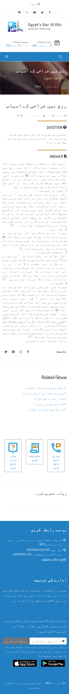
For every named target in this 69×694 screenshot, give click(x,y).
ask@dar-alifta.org (51, 559)
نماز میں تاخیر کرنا (49, 398)
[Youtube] (34, 12)
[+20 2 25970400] (27, 12)
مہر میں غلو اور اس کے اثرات (44, 393)
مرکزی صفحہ (52, 86)
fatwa (38, 86)
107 (48, 550)
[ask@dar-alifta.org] (19, 12)
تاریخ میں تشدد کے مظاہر (46, 409)
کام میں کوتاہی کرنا (49, 404)
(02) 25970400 (35, 550)
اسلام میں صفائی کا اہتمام (45, 388)
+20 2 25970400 (22, 554)
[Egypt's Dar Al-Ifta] (35, 26)
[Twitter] (42, 12)
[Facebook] (49, 12)
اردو (34, 4)
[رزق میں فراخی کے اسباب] (28, 352)
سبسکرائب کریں (16, 641)
